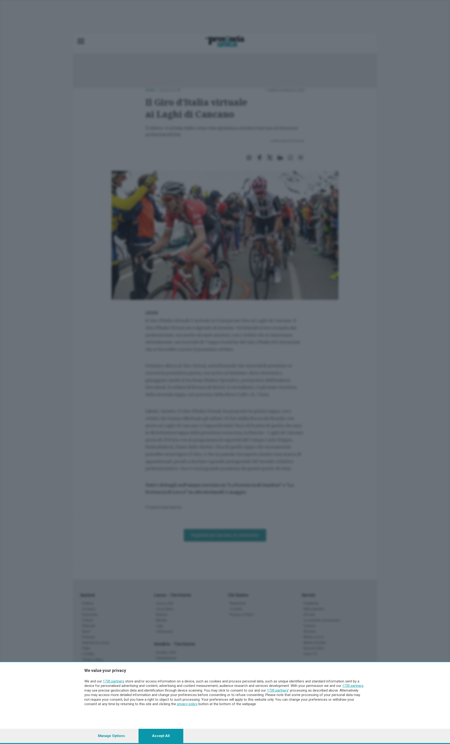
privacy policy (187, 704)
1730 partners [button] (113, 681)
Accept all (161, 736)
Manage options (111, 736)
